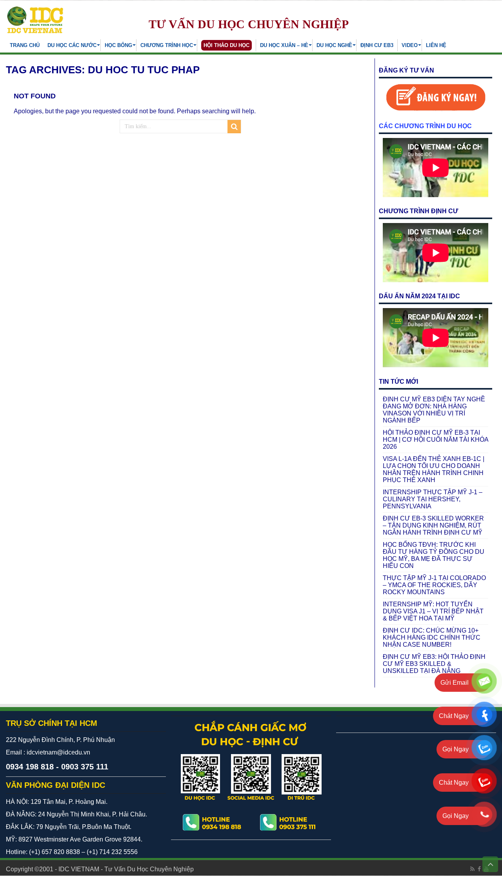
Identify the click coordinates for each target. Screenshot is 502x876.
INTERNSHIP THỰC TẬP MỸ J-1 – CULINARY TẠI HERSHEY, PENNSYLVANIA (432, 499)
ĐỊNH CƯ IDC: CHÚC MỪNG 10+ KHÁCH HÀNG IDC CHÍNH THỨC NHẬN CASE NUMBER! (431, 637)
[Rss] (472, 869)
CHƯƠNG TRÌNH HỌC (166, 45)
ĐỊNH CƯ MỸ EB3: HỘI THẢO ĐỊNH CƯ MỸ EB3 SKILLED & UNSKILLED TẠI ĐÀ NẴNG (434, 663)
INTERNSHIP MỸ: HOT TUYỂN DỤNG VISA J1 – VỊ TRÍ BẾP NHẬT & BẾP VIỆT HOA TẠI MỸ (433, 611)
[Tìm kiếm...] (234, 126)
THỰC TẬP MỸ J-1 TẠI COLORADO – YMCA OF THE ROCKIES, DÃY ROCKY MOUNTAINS (434, 585)
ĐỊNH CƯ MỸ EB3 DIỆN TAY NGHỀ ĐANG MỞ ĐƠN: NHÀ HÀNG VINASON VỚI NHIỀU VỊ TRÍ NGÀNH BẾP (434, 410)
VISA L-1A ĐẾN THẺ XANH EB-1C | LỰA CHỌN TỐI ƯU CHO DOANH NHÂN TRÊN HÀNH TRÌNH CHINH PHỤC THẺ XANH (433, 469)
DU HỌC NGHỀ (334, 45)
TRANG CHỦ (25, 45)
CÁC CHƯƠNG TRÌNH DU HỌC (425, 126)
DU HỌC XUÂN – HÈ (284, 45)
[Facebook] (479, 869)
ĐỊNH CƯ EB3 (376, 45)
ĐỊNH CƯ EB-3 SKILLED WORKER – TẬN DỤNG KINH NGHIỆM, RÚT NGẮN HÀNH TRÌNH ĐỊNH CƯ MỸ (433, 525)
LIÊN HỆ (436, 45)
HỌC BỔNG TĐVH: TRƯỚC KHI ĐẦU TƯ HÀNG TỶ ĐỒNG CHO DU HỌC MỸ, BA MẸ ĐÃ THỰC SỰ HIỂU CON (433, 555)
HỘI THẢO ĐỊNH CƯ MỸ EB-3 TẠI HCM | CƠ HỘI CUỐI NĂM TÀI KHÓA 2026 (435, 439)
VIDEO (410, 45)
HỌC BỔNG (118, 45)
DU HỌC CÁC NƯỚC (71, 45)
